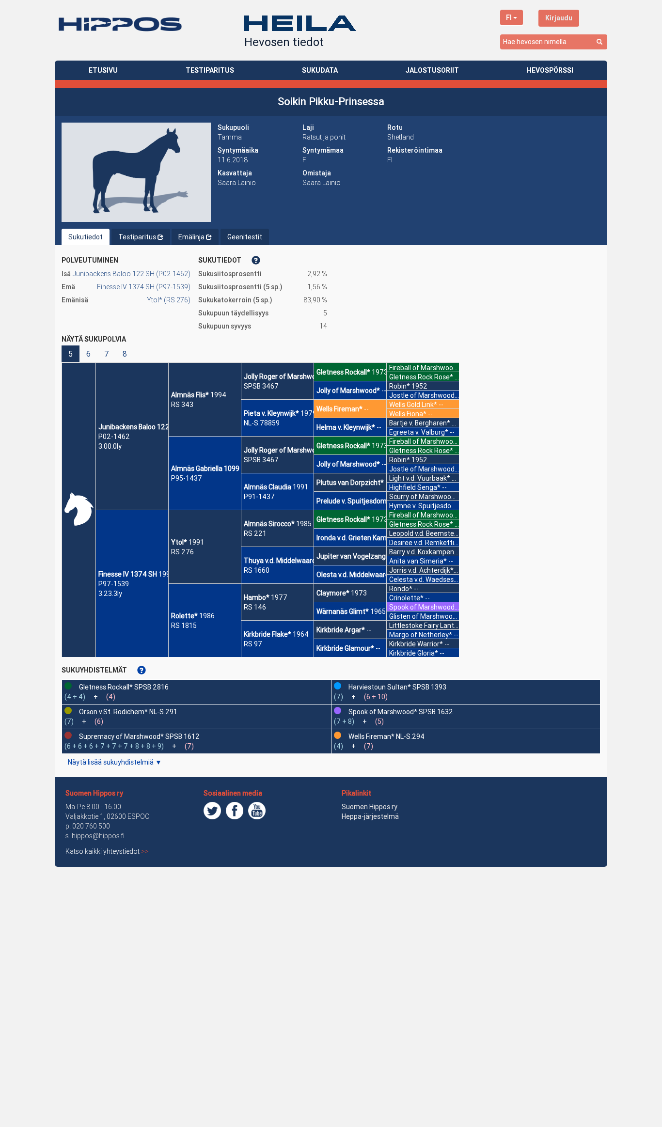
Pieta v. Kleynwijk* (271, 413)
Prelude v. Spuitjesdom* (353, 501)
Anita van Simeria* (418, 561)
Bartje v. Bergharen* (419, 423)
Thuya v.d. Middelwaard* (281, 560)
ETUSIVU (103, 70)
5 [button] (70, 354)
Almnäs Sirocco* (269, 523)
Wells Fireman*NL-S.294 (386, 736)
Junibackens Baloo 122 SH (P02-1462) (131, 273)
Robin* (399, 386)
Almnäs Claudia (267, 487)
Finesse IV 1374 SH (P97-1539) (143, 286)
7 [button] (106, 354)
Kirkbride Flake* (267, 634)
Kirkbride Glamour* (345, 648)
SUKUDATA (320, 70)
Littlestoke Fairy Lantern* (428, 625)
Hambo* (256, 597)
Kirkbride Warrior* (416, 644)
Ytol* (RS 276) (168, 300)
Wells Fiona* (407, 413)
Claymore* (332, 593)
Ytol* (179, 542)
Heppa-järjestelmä (370, 816)
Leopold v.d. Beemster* (424, 533)
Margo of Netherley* (420, 634)
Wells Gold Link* (413, 404)
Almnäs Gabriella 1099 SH (210, 468)
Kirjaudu (558, 18)
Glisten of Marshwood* (424, 616)
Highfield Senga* (415, 487)
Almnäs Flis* (190, 395)
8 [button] (125, 354)
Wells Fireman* (339, 409)
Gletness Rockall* (343, 372)
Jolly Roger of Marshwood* (285, 376)
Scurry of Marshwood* (423, 496)
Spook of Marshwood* (423, 607)
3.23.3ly (110, 593)
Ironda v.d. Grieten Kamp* (355, 537)
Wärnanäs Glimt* (342, 611)
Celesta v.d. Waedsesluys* (429, 579)
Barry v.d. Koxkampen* (423, 552)
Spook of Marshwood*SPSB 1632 (400, 711)
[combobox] (553, 41)
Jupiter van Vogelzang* (352, 556)
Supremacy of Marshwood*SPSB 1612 (139, 736)
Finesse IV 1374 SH (127, 574)
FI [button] (509, 17)
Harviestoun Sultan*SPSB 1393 (397, 687)
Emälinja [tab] (191, 237)
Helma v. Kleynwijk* (345, 427)
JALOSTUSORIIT (432, 70)
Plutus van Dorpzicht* (350, 482)
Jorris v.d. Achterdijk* (421, 570)
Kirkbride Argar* (340, 630)
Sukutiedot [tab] (85, 237)
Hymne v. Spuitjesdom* (425, 505)
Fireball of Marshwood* (424, 367)
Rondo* (400, 588)
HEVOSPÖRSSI (550, 70)
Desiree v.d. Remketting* (427, 542)
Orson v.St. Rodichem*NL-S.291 (128, 711)
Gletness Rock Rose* (421, 377)
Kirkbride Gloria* (413, 653)
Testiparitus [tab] (137, 237)
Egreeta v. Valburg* (418, 432)
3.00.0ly (110, 446)
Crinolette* (406, 598)
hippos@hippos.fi (98, 835)
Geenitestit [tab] (244, 237)
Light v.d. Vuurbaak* (419, 478)
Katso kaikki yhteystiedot (107, 851)
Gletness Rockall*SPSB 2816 (124, 687)
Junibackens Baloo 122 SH (139, 427)
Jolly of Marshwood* (348, 390)
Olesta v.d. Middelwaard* (354, 574)
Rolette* (184, 615)
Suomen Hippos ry (94, 793)
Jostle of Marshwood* (423, 395)
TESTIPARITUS (210, 70)
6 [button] (88, 354)
